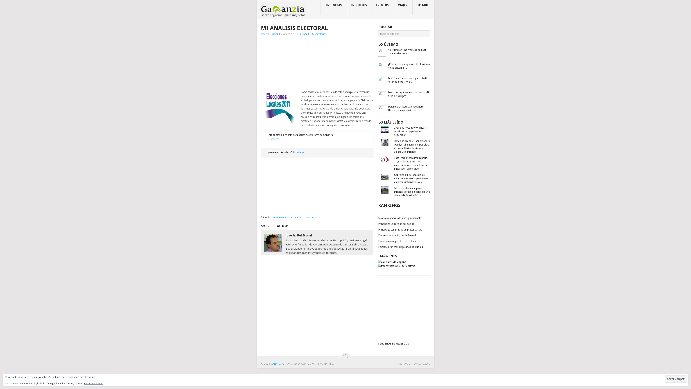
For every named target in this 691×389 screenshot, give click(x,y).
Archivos (404, 363)
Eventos (382, 5)
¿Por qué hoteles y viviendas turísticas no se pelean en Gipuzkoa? (410, 131)
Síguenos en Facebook (393, 343)
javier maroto (296, 217)
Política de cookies (93, 383)
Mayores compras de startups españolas (400, 218)
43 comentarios (318, 34)
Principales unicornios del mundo (396, 223)
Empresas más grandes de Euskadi (397, 241)
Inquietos (359, 5)
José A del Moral (269, 34)
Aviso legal (422, 363)
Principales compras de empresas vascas (400, 229)
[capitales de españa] (392, 262)
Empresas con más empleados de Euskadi (400, 246)
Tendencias (333, 5)
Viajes (402, 5)
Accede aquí (300, 152)
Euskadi (422, 5)
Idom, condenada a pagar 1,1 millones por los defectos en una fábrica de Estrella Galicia (412, 192)
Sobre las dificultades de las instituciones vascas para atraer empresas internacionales (411, 178)
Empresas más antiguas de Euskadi (397, 235)
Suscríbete (273, 139)
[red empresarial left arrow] (396, 265)
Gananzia (277, 363)
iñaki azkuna (279, 217)
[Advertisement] (317, 63)
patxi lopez (312, 217)
